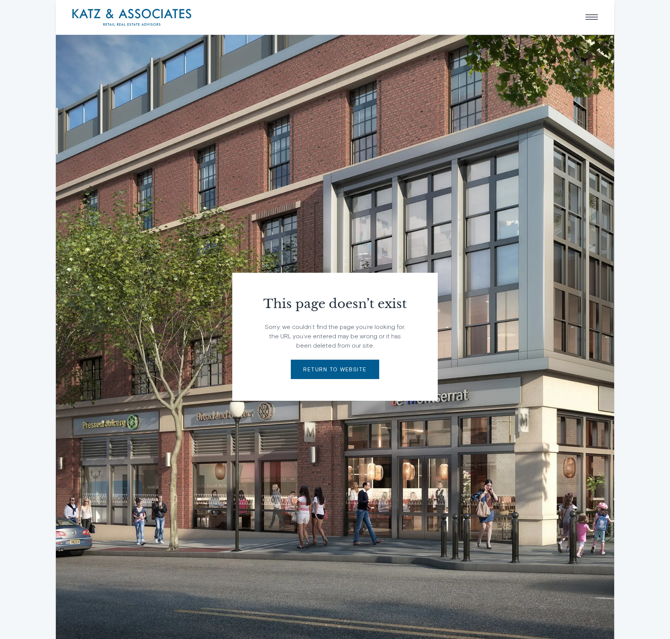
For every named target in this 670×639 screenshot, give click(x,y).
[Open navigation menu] (591, 17)
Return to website (335, 369)
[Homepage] (132, 17)
